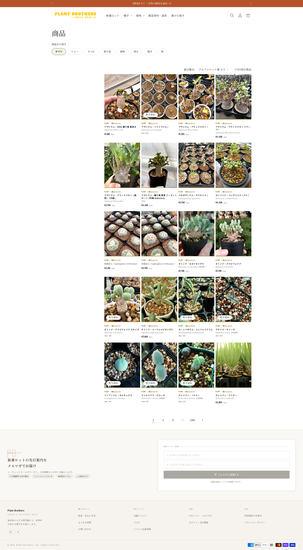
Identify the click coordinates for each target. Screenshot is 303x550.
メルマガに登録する (228, 474)
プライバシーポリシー (255, 522)
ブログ (137, 522)
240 (192, 420)
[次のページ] (202, 420)
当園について (140, 515)
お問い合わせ (84, 529)
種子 (149, 51)
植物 (122, 51)
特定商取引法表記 (253, 515)
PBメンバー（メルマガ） (201, 515)
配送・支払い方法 (87, 515)
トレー (75, 51)
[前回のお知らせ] (52, 3)
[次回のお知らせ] (250, 3)
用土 (136, 51)
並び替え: (189, 69)
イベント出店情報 (142, 529)
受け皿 (107, 51)
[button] (128, 15)
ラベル (91, 51)
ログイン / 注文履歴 (198, 522)
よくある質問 (84, 522)
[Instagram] (10, 532)
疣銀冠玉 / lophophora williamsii (120, 263)
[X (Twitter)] (18, 532)
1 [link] (153, 420)
